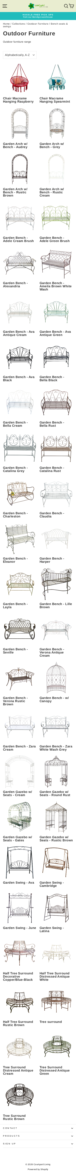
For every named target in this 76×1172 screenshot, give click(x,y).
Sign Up (9, 1143)
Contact (10, 1128)
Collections (18, 23)
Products (11, 1136)
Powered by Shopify (38, 1169)
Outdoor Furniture (37, 23)
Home (6, 23)
